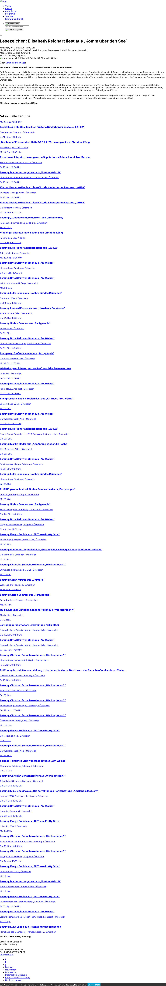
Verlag (8, 6)
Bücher (8, 8)
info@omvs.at (6, 954)
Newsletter (10, 969)
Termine (9, 16)
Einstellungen (94, 984)
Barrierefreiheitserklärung (17, 977)
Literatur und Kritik (14, 19)
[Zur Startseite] (3, 1)
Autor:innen (10, 11)
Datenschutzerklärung (16, 975)
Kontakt (9, 967)
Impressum (10, 972)
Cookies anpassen (14, 980)
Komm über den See (15, 62)
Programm (10, 13)
